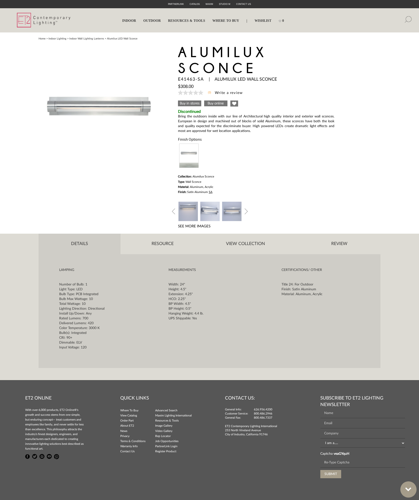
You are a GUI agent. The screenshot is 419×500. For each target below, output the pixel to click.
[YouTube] (49, 456)
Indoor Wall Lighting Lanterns (86, 38)
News (123, 431)
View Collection (245, 244)
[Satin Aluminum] (188, 156)
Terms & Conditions (132, 441)
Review (339, 244)
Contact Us (127, 451)
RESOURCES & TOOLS (186, 21)
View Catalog (128, 415)
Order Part (127, 420)
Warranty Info (129, 446)
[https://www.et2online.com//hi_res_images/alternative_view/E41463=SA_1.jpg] (188, 210)
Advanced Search (166, 410)
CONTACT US (243, 4)
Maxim (209, 4)
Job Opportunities (166, 441)
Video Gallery (163, 431)
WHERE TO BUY (225, 21)
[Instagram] (42, 456)
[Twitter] (34, 456)
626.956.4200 (263, 409)
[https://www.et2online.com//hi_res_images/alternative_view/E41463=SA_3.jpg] (232, 210)
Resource (163, 244)
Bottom (408, 489)
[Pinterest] (56, 456)
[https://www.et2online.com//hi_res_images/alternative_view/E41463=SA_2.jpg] (210, 210)
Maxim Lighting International (173, 415)
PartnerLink (176, 4)
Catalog (195, 4)
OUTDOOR (152, 21)
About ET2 (127, 425)
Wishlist (263, 21)
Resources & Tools (167, 420)
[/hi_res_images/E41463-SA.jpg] (99, 107)
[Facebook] (27, 456)
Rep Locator (163, 436)
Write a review (229, 93)
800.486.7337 (263, 417)
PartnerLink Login (166, 446)
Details (79, 244)
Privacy (124, 436)
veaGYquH (341, 453)
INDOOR (129, 21)
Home (42, 38)
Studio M (224, 4)
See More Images (194, 226)
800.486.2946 (263, 413)
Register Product (165, 451)
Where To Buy (129, 410)
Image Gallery (163, 425)
